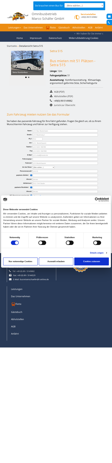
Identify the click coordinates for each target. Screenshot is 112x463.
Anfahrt (99, 27)
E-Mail (29, 155)
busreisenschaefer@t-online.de (34, 279)
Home (20, 38)
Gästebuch (64, 27)
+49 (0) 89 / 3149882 (25, 271)
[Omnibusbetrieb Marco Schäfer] (17, 16)
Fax (31, 151)
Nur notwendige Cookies (20, 261)
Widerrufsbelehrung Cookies (83, 38)
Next (40, 63)
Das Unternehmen (33, 27)
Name (29, 130)
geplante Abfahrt (22, 175)
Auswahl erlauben (56, 261)
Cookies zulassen (91, 261)
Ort (30, 143)
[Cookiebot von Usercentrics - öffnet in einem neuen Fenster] (97, 199)
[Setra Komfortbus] (27, 63)
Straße (29, 134)
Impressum (36, 38)
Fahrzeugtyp (27, 159)
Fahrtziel (28, 163)
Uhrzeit (29, 179)
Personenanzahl (26, 171)
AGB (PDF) (59, 91)
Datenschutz (55, 38)
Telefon (29, 147)
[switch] (42, 243)
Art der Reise (27, 167)
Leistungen (14, 27)
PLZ (30, 139)
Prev (14, 63)
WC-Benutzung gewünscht (19, 195)
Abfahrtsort (27, 183)
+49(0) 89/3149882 (89, 17)
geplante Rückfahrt (21, 187)
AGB (90, 27)
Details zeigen (97, 253)
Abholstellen (78, 27)
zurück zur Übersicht (64, 105)
